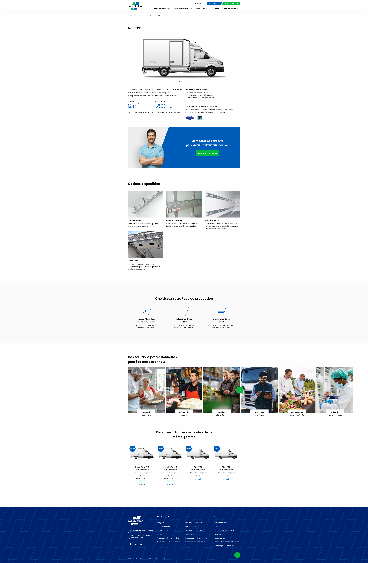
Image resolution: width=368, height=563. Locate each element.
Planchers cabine (163, 526)
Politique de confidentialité (147, 559)
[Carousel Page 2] (182, 82)
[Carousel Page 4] (188, 82)
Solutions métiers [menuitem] (181, 8)
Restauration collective (194, 522)
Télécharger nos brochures (224, 545)
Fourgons (160, 522)
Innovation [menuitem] (195, 8)
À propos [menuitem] (215, 8)
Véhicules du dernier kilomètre (168, 538)
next (242, 55)
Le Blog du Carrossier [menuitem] (230, 8)
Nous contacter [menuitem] (214, 3)
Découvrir (142, 484)
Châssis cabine (162, 530)
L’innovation (218, 534)
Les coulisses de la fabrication (225, 530)
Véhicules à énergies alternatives (169, 542)
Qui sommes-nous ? (221, 522)
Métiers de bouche (192, 526)
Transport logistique (192, 534)
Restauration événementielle (196, 538)
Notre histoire (219, 526)
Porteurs (160, 534)
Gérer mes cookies (161, 559)
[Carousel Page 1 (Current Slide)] (179, 82)
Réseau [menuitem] (205, 8)
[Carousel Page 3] (185, 82)
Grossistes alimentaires (194, 530)
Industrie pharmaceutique (195, 542)
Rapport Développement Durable (226, 542)
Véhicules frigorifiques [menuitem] (162, 8)
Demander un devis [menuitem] (231, 3)
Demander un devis (207, 153)
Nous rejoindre (219, 538)
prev (126, 55)
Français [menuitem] (198, 3)
